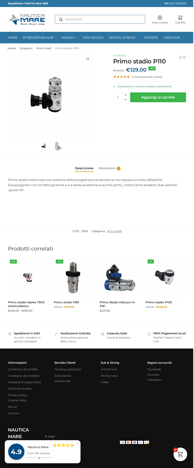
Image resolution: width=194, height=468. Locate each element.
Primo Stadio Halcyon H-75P (117, 304)
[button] (88, 59)
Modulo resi (62, 381)
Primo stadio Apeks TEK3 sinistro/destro (26, 304)
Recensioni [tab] (109, 168)
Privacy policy (17, 395)
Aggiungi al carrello (158, 97)
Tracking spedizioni (67, 369)
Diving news (109, 376)
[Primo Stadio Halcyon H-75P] (120, 278)
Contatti (14, 413)
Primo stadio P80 (66, 302)
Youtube (153, 374)
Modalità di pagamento (24, 382)
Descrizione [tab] (84, 168)
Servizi (12, 407)
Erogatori (26, 48)
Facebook (154, 369)
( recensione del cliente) (147, 77)
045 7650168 (175, 3)
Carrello (180, 22)
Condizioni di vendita (23, 369)
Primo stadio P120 (159, 302)
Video (105, 382)
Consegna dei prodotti (23, 376)
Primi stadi (44, 48)
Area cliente (160, 22)
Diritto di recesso (19, 388)
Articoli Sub (109, 369)
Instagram (154, 379)
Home (12, 48)
